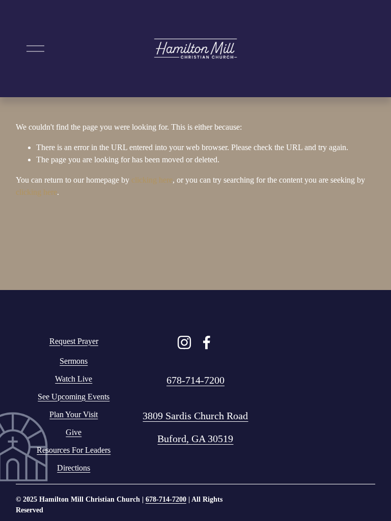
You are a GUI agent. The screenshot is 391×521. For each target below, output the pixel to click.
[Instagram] (184, 342)
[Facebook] (207, 342)
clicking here (152, 180)
